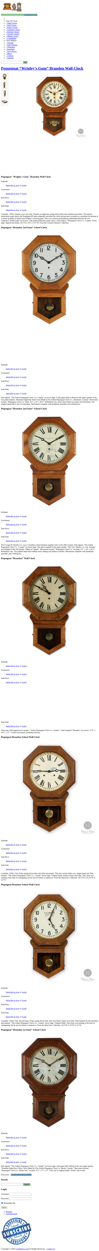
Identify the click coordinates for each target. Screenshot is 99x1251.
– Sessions (10, 58)
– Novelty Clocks (12, 34)
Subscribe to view (12, 185)
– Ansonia (10, 43)
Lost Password (11, 1214)
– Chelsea (9, 56)
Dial (17, 1175)
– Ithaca (9, 54)
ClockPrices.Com (30, 15)
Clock (13, 1175)
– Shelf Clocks (11, 23)
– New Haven (11, 51)
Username (5, 1194)
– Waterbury (10, 47)
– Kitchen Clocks (12, 32)
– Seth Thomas (11, 45)
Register (9, 1212)
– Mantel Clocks (12, 36)
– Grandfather (11, 38)
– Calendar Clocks (13, 30)
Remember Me (9, 1203)
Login (24, 185)
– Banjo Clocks (12, 28)
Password (4, 1198)
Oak (26, 1175)
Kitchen (22, 1175)
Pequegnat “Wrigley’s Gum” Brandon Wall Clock (42, 68)
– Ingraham (10, 49)
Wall (30, 1175)
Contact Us (51, 1249)
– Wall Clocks (11, 25)
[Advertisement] (49, 156)
